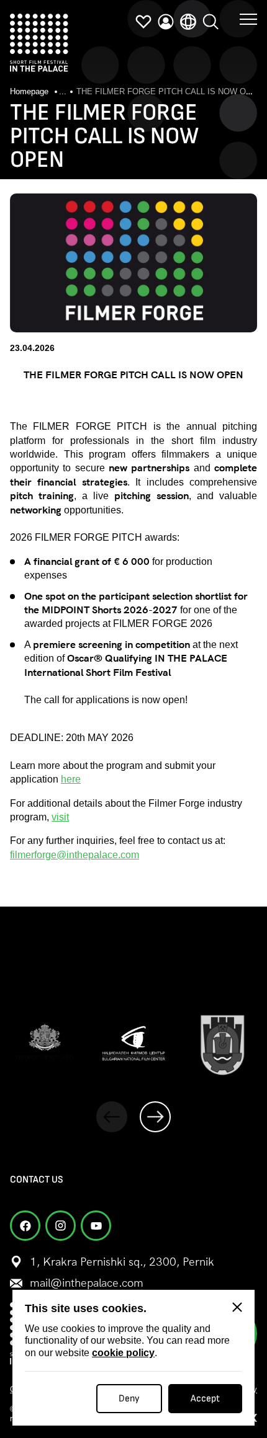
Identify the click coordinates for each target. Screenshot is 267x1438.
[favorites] (143, 22)
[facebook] (25, 1225)
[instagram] (60, 1225)
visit (60, 817)
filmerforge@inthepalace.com (74, 855)
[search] (210, 22)
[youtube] (96, 1225)
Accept (205, 1399)
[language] (188, 22)
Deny (129, 1399)
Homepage (30, 91)
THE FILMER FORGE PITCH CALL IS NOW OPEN (169, 91)
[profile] (166, 22)
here (71, 779)
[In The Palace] (39, 43)
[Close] (237, 1307)
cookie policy (123, 1352)
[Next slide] (155, 1116)
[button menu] (248, 19)
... (62, 91)
